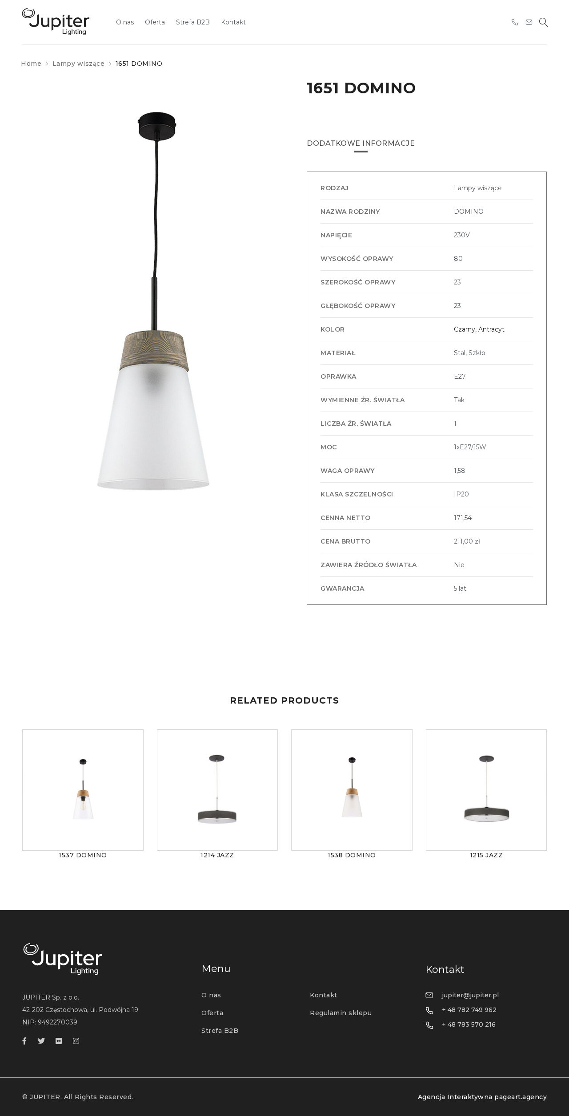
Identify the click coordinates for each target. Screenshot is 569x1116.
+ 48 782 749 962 (469, 1010)
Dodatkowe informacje (361, 143)
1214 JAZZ (217, 855)
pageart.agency (520, 1097)
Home (31, 64)
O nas (211, 995)
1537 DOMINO (83, 855)
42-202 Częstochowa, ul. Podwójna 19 (80, 1010)
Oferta (212, 1013)
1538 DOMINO (352, 855)
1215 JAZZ (486, 855)
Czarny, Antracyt (479, 329)
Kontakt (323, 995)
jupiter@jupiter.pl (470, 995)
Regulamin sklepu (341, 1013)
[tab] (361, 143)
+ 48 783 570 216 (469, 1024)
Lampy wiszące (78, 64)
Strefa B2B (219, 1031)
